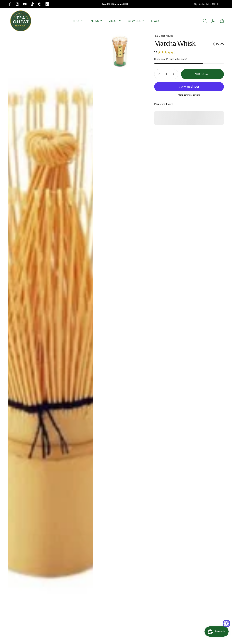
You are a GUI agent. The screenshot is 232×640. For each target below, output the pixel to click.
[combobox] (209, 4)
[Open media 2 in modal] (119, 51)
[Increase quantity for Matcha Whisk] (174, 74)
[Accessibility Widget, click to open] (226, 623)
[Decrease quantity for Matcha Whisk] (158, 74)
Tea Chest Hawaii (164, 36)
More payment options (189, 94)
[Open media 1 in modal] (50, 335)
